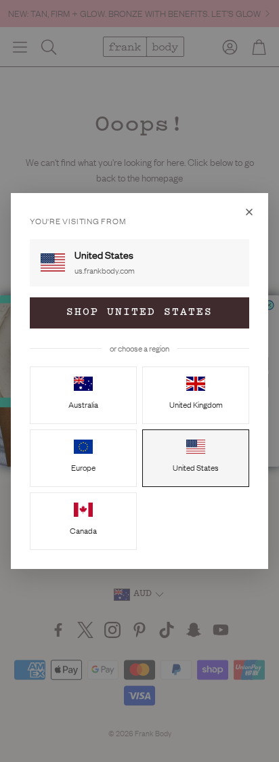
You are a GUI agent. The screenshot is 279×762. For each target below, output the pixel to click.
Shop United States (139, 313)
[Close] (249, 212)
